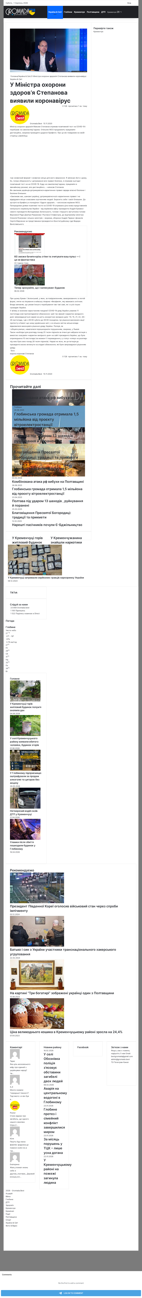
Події (8, 1214)
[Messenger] (5, 1246)
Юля (12, 1138)
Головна (14, 76)
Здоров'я (18, 461)
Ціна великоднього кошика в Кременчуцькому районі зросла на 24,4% (66, 1032)
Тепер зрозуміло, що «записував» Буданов (39, 287)
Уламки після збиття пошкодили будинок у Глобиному (22, 845)
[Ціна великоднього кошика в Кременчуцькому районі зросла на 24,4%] (37, 1028)
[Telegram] (6, 1246)
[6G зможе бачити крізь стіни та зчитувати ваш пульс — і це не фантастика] (29, 253)
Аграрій (9, 1193)
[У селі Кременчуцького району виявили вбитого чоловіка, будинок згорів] (25, 735)
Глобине (68, 12)
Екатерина (14, 1164)
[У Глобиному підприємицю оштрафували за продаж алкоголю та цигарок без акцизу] (25, 770)
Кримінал (10, 1211)
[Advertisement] (48, 156)
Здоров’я (9, 1205)
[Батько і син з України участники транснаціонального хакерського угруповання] (37, 946)
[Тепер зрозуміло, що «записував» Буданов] (29, 285)
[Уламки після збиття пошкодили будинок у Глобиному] (25, 839)
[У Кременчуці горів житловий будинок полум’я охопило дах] (25, 701)
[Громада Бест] (20, 12)
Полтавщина (93, 12)
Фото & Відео (11, 1226)
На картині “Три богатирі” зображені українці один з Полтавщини (62, 993)
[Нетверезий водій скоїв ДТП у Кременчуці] (25, 808)
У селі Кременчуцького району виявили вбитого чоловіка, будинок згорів (24, 741)
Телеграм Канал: (121, 1062)
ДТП (103, 12)
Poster (13, 1113)
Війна (16, 429)
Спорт (8, 1220)
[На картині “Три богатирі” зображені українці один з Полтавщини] (37, 989)
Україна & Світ (55, 12)
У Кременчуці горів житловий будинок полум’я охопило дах (25, 707)
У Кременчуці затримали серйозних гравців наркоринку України (46, 577)
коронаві (21, 353)
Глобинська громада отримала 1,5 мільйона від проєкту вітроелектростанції (46, 419)
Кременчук (79, 12)
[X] (4, 1246)
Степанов (29, 353)
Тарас (12, 1061)
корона (13, 353)
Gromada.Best (36, 123)
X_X (11, 1087)
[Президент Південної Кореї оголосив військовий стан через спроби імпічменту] (37, 902)
